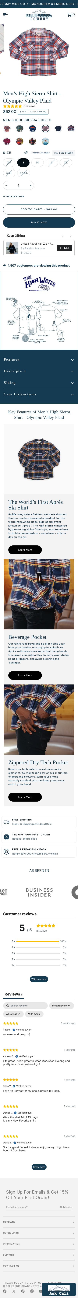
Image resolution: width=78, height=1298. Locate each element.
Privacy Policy (13, 1283)
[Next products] (71, 235)
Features (12, 359)
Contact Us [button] (11, 1266)
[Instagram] (32, 1291)
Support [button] (8, 1255)
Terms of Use (34, 1283)
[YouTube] (41, 1291)
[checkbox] (34, 1014)
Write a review (39, 979)
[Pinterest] (23, 1291)
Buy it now (39, 222)
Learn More (25, 549)
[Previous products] (62, 235)
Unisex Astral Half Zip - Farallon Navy (37, 243)
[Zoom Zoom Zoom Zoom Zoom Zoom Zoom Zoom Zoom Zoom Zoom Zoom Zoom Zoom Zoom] (39, 54)
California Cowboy (19, 1286)
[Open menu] (8, 14)
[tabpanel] (39, 1088)
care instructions (20, 394)
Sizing (10, 382)
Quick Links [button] (11, 1233)
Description (15, 371)
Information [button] (11, 1244)
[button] (39, 941)
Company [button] (9, 1222)
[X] (14, 1291)
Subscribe (66, 1207)
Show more (39, 1167)
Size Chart (66, 153)
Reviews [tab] (14, 994)
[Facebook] (4, 1291)
